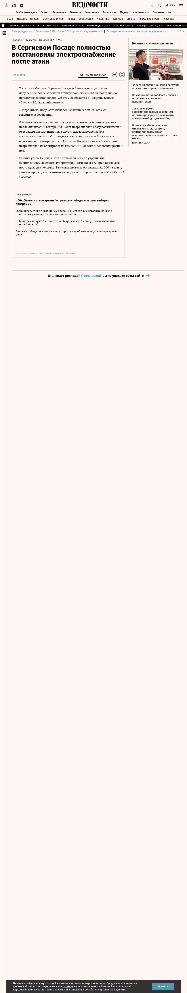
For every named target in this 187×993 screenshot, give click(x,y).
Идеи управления (53, 18)
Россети (87, 146)
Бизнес (45, 12)
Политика (159, 12)
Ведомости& (86, 18)
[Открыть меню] (181, 5)
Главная (17, 40)
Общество (30, 40)
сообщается (78, 97)
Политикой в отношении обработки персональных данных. (90, 989)
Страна (131, 18)
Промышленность (148, 18)
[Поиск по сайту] (159, 5)
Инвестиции (92, 12)
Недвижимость (140, 12)
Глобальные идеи (26, 12)
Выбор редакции (22, 31)
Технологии (109, 12)
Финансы (75, 12)
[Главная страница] (90, 5)
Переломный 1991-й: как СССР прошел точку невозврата (69, 31)
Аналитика (103, 18)
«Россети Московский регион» (41, 102)
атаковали (69, 158)
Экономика (59, 12)
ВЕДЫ (10, 18)
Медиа (124, 12)
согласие (68, 986)
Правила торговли (28, 18)
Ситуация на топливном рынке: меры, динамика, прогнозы (141, 31)
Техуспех (168, 18)
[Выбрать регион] (152, 5)
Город (71, 18)
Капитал (118, 18)
